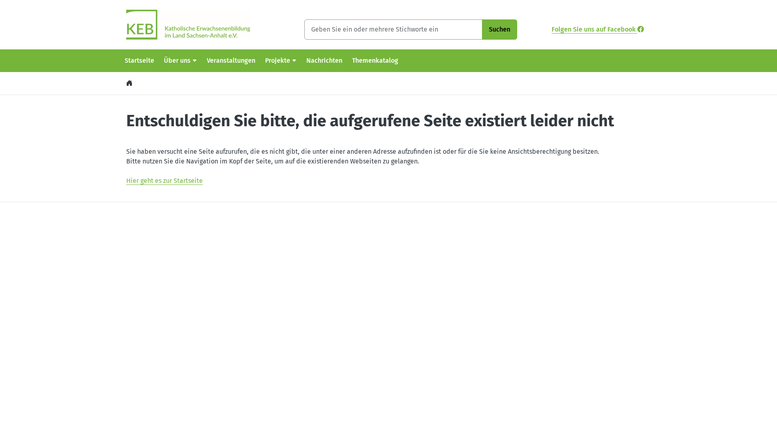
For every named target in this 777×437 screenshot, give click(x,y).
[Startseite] (130, 83)
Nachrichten (324, 60)
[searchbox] (393, 29)
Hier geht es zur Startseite (164, 181)
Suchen (499, 29)
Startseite (139, 60)
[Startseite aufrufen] (188, 24)
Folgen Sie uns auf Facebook (594, 29)
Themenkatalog (375, 60)
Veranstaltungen (231, 60)
